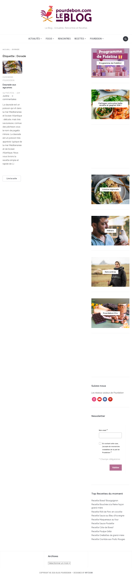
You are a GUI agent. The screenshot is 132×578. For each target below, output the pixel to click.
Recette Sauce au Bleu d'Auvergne (107, 515)
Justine (6, 96)
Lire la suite (12, 178)
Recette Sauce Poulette (102, 523)
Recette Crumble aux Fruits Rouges (108, 539)
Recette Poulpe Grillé (101, 531)
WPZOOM (89, 573)
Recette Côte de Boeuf (102, 527)
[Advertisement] (110, 147)
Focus (49, 38)
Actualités (34, 38)
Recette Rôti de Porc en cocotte (106, 512)
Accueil (6, 49)
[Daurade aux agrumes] (12, 62)
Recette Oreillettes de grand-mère (107, 535)
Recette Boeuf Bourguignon (104, 500)
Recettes (79, 38)
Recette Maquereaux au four (104, 519)
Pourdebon (96, 38)
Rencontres (64, 38)
